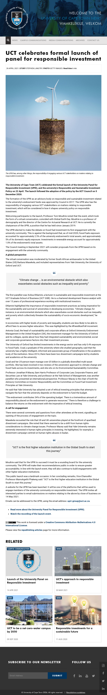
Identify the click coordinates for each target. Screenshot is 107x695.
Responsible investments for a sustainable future (74, 630)
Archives (80, 40)
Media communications (61, 40)
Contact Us (93, 40)
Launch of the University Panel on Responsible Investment (27, 581)
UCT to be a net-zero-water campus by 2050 (29, 630)
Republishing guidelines (75, 692)
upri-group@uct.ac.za (78, 501)
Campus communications (33, 40)
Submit (57, 675)
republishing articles (31, 530)
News (15, 40)
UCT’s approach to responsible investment (75, 581)
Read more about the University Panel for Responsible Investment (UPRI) (47, 509)
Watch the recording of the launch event (30, 514)
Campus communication (18, 549)
